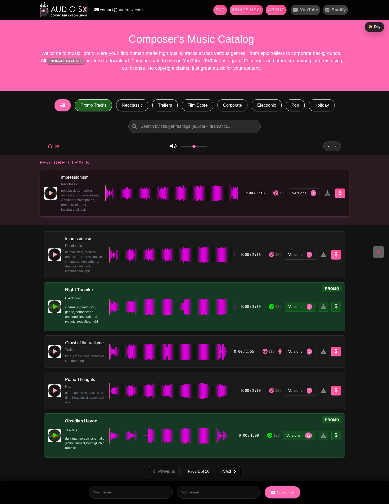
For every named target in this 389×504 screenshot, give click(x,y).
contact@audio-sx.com (121, 10)
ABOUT (276, 10)
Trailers (165, 105)
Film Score (197, 105)
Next (226, 471)
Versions (303, 193)
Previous (166, 471)
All (62, 105)
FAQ (220, 10)
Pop (295, 105)
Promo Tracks (93, 105)
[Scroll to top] (378, 252)
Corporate (232, 105)
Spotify (339, 10)
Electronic (266, 105)
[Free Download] (327, 193)
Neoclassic (132, 105)
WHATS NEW (246, 10)
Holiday (321, 105)
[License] (340, 193)
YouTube (309, 10)
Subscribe (285, 492)
